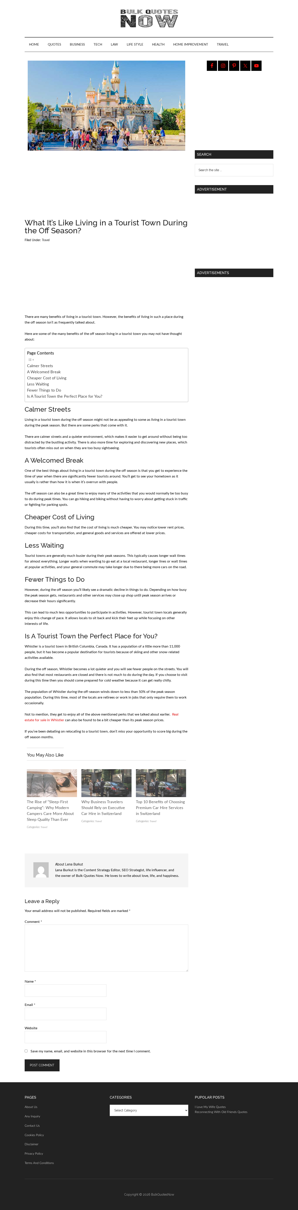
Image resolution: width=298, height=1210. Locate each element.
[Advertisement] (106, 186)
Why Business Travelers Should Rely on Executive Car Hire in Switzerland (103, 808)
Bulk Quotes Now (149, 18)
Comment (33, 922)
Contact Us (32, 1125)
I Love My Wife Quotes (210, 1107)
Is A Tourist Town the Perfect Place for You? (64, 396)
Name (30, 981)
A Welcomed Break (44, 372)
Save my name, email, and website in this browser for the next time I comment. (91, 1051)
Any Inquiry (32, 1116)
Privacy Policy (34, 1153)
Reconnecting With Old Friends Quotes (221, 1112)
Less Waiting (38, 384)
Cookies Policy (34, 1135)
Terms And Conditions (39, 1163)
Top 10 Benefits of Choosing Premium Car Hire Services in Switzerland (160, 808)
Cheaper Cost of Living (46, 378)
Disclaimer (31, 1144)
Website (31, 1028)
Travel (46, 240)
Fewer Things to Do (44, 390)
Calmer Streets (40, 366)
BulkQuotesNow (162, 1194)
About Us (31, 1107)
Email (30, 1005)
